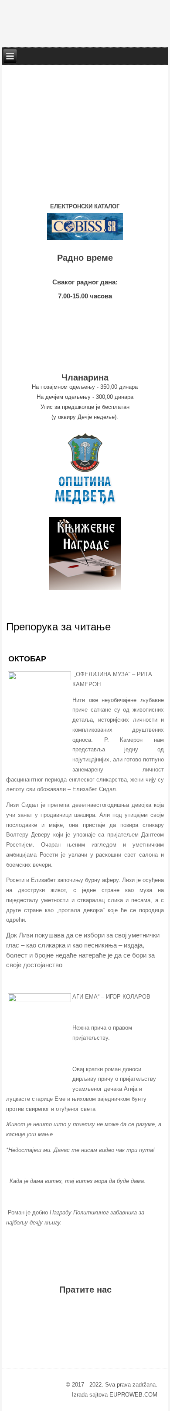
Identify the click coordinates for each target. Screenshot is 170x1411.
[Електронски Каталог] (85, 226)
